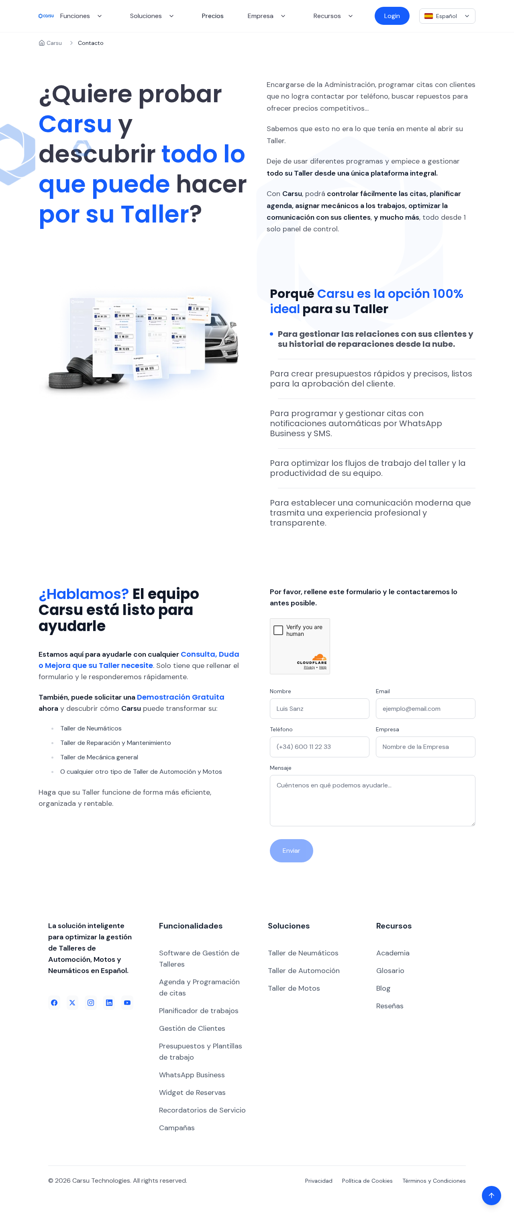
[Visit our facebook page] (54, 1002)
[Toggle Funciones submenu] (99, 16)
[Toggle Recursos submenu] (350, 16)
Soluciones (146, 16)
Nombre (280, 691)
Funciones (75, 16)
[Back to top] (491, 1195)
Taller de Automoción (304, 970)
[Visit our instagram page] (91, 1002)
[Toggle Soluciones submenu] (171, 16)
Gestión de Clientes (192, 1028)
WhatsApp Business (192, 1075)
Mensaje (281, 767)
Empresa (260, 16)
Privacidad (318, 1180)
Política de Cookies (367, 1180)
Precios (213, 16)
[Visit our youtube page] (127, 1002)
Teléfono (281, 729)
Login (392, 16)
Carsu (54, 43)
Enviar (291, 850)
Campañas (177, 1128)
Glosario (390, 970)
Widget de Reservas (192, 1092)
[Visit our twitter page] (73, 1002)
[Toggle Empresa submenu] (283, 16)
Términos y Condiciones (434, 1180)
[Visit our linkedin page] (109, 1002)
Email (383, 691)
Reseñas (390, 1006)
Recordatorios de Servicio (202, 1110)
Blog (383, 988)
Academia (393, 953)
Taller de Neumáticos (303, 953)
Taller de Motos (294, 988)
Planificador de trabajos (199, 1011)
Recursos (327, 16)
